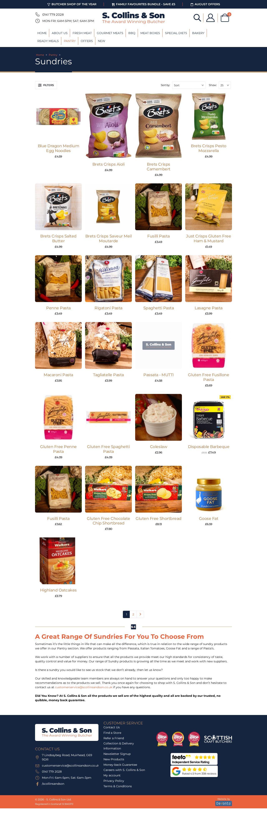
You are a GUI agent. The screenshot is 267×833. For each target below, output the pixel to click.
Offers (87, 41)
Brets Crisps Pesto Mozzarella (208, 148)
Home (42, 33)
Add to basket (61, 135)
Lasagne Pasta (209, 308)
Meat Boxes (150, 33)
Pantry (70, 41)
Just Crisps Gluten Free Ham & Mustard (208, 238)
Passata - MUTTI (158, 374)
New (101, 41)
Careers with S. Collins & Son (124, 770)
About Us (60, 33)
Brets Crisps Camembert (158, 166)
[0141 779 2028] (37, 14)
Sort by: (165, 85)
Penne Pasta (58, 308)
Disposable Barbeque (208, 446)
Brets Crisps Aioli (108, 164)
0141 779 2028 (53, 15)
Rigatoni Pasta (108, 308)
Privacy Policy (113, 781)
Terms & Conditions (117, 786)
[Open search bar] (197, 17)
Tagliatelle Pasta (108, 374)
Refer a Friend (113, 738)
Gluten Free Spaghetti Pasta (108, 449)
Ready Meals (48, 41)
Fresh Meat (82, 33)
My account (112, 775)
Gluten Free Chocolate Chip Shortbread (108, 521)
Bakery (198, 33)
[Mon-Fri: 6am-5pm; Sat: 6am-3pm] (37, 21)
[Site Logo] (133, 18)
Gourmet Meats (110, 33)
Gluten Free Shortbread (158, 518)
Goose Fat (208, 518)
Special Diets (176, 33)
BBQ (131, 33)
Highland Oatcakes (58, 590)
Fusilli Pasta (158, 236)
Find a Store (112, 733)
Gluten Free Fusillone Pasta (208, 377)
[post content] (58, 116)
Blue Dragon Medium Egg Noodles (58, 148)
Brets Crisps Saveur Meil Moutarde (108, 238)
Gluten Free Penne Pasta (58, 449)
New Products (113, 759)
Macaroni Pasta (58, 374)
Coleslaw (158, 446)
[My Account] (210, 18)
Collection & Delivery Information (118, 746)
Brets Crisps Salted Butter (58, 238)
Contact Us (111, 727)
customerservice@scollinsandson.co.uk (83, 687)
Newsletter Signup (117, 754)
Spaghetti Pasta (158, 308)
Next (140, 614)
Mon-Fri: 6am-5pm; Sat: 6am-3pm (68, 21)
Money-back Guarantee (120, 764)
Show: (213, 85)
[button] (46, 85)
